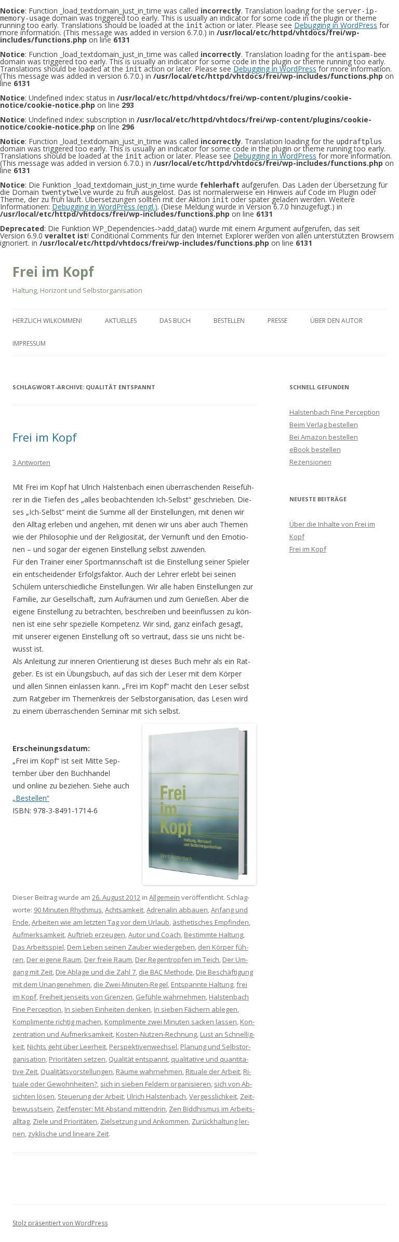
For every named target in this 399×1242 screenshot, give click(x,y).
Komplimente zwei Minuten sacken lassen (170, 1021)
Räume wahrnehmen (149, 1071)
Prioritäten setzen (77, 1059)
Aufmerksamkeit (38, 934)
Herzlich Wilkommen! (47, 320)
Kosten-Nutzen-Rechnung (156, 1034)
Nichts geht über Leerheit (66, 1046)
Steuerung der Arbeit (91, 1096)
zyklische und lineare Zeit (68, 1133)
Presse (277, 320)
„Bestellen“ (30, 798)
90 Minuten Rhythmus (68, 909)
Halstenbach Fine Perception (334, 412)
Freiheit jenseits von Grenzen (85, 996)
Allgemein (164, 897)
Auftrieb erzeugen (96, 934)
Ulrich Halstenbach (156, 1096)
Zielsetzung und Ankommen (144, 1121)
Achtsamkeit (124, 909)
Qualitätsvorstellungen (77, 1071)
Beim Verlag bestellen (323, 424)
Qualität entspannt (138, 1059)
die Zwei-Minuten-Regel (131, 984)
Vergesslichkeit (213, 1096)
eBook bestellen (315, 449)
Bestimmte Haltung (213, 934)
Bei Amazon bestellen (323, 437)
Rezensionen (310, 462)
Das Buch (175, 320)
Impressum (29, 343)
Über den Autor (336, 320)
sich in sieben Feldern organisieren (155, 1084)
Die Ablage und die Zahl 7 (96, 972)
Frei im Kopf (53, 271)
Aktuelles (121, 320)
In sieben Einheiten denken (107, 1009)
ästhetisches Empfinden (210, 922)
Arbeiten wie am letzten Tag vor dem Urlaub (100, 922)
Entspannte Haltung (202, 984)
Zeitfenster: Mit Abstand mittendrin (111, 1108)
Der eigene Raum (53, 959)
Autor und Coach (154, 934)
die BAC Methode (166, 972)
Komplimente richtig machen (56, 1021)
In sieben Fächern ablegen (195, 1009)
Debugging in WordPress (335, 25)
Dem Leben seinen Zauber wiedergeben (131, 947)
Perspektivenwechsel (143, 1046)
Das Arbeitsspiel (38, 947)
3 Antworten (31, 462)
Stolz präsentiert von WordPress (60, 1223)
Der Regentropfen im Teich (177, 959)
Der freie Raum (108, 959)
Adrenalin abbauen (177, 909)
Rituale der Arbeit (212, 1071)
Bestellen (229, 320)
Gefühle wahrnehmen (171, 996)
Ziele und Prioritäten (65, 1121)
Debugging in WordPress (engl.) (104, 206)
